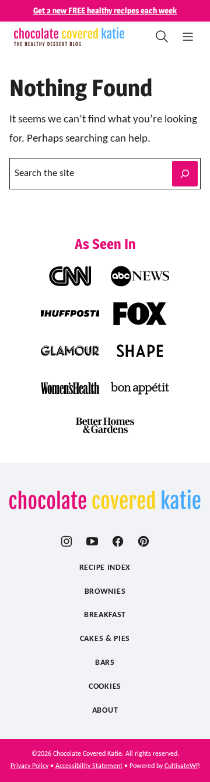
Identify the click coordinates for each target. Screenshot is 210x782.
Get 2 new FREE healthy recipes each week (105, 10)
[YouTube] (92, 541)
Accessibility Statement (89, 766)
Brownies (105, 591)
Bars (105, 662)
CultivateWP (181, 766)
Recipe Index (105, 567)
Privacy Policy (29, 766)
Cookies (105, 686)
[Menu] (188, 37)
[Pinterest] (143, 541)
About (105, 710)
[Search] (162, 37)
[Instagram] (66, 541)
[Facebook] (118, 541)
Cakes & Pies (105, 639)
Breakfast (105, 615)
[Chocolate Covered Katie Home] (69, 36)
